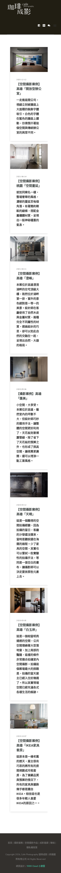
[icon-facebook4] (40, 25)
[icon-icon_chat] (49, 25)
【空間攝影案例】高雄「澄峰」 (28, 275)
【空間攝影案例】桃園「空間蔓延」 (28, 183)
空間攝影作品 (31, 842)
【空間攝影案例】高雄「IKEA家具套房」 (28, 745)
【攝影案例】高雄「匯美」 (28, 396)
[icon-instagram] (45, 25)
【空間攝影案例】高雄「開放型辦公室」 (28, 89)
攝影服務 (18, 842)
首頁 (10, 842)
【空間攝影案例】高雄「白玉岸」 (28, 627)
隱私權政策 (31, 847)
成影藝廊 (44, 842)
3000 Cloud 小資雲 (36, 866)
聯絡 (52, 842)
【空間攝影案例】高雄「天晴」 (28, 511)
